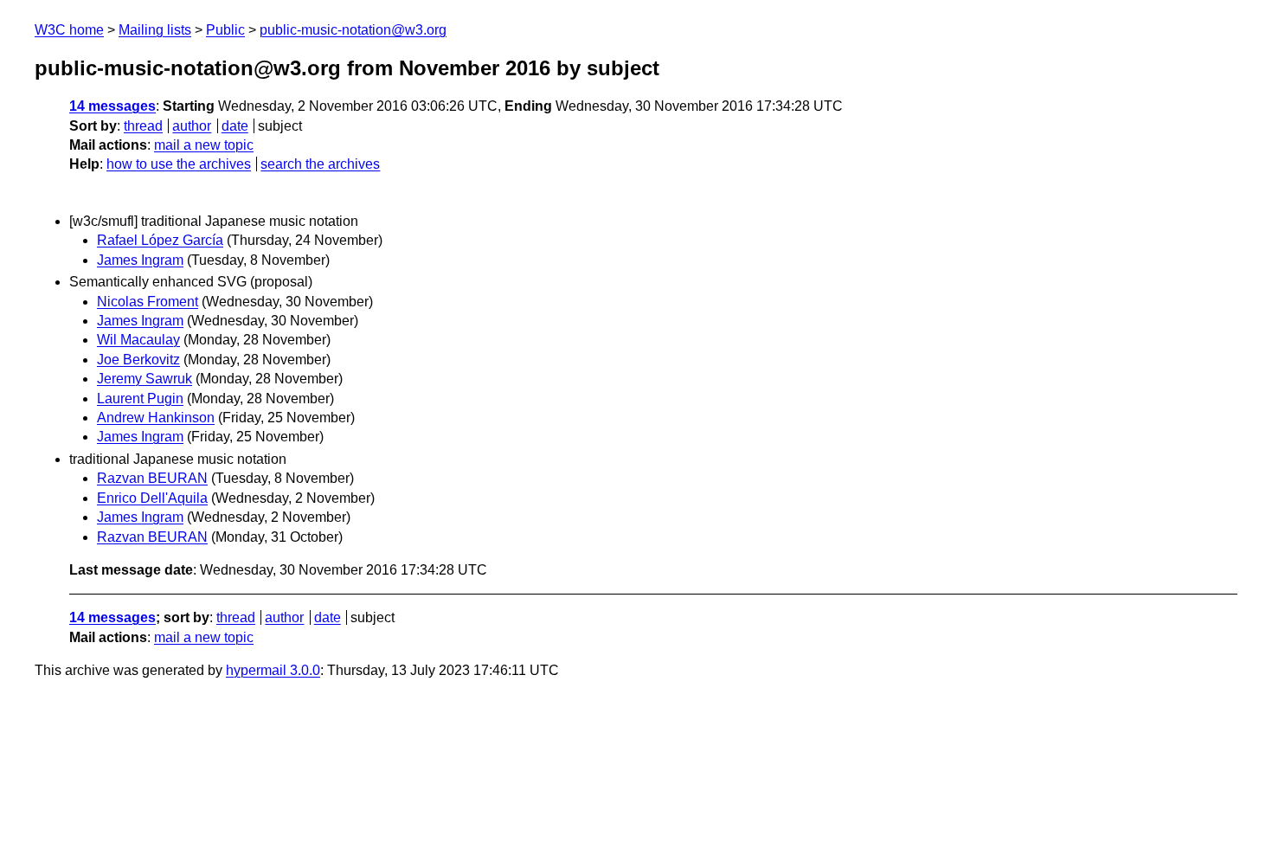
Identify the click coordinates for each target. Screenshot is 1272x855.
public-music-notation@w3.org (353, 29)
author (191, 126)
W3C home (69, 29)
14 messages (112, 106)
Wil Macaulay (138, 339)
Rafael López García (160, 240)
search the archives (320, 164)
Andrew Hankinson (156, 417)
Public (225, 29)
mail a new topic (204, 145)
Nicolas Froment (147, 301)
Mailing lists (155, 29)
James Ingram (140, 260)
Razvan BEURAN (152, 478)
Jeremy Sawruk (144, 378)
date (235, 126)
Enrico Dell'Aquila (152, 498)
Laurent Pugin (140, 398)
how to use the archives (178, 164)
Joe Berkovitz (138, 359)
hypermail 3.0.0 (273, 670)
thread (143, 126)
